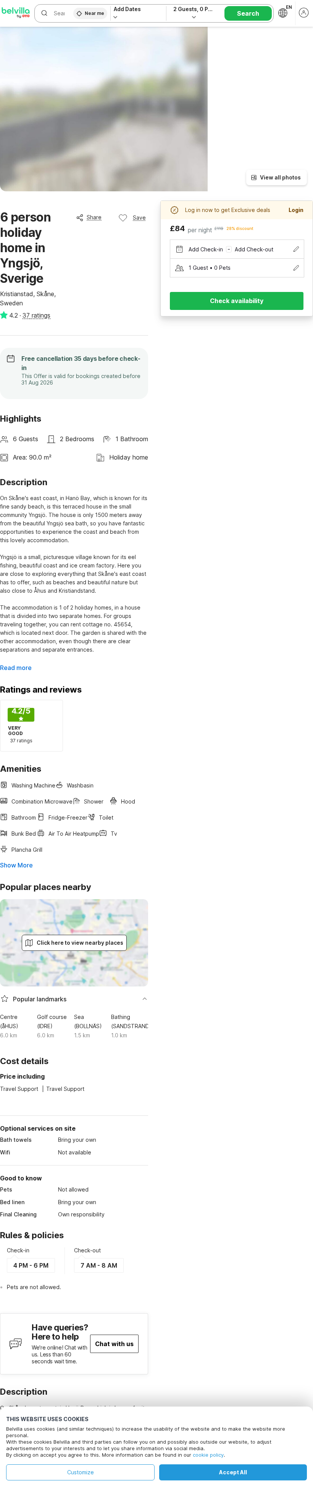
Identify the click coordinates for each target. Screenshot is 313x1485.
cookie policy (208, 1455)
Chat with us (114, 1344)
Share (94, 217)
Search (248, 13)
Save (139, 217)
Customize (80, 1472)
